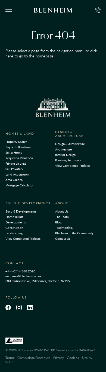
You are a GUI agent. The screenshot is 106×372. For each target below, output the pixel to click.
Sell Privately (14, 169)
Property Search (16, 142)
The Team (62, 217)
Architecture (63, 149)
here (9, 56)
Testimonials (64, 228)
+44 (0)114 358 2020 (20, 271)
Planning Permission (68, 160)
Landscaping (14, 233)
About (61, 203)
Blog (58, 222)
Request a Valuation (19, 158)
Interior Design (65, 155)
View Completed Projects (72, 166)
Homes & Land (19, 134)
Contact (14, 263)
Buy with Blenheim (18, 147)
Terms (9, 358)
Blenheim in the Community (74, 233)
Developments (15, 222)
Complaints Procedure (33, 358)
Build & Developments (28, 203)
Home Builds (14, 217)
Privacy (58, 358)
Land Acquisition (17, 174)
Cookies (73, 358)
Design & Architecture (69, 134)
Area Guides (14, 180)
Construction (14, 228)
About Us (61, 211)
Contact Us (62, 239)
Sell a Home (13, 153)
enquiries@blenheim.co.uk (23, 276)
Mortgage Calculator (19, 185)
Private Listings (15, 163)
